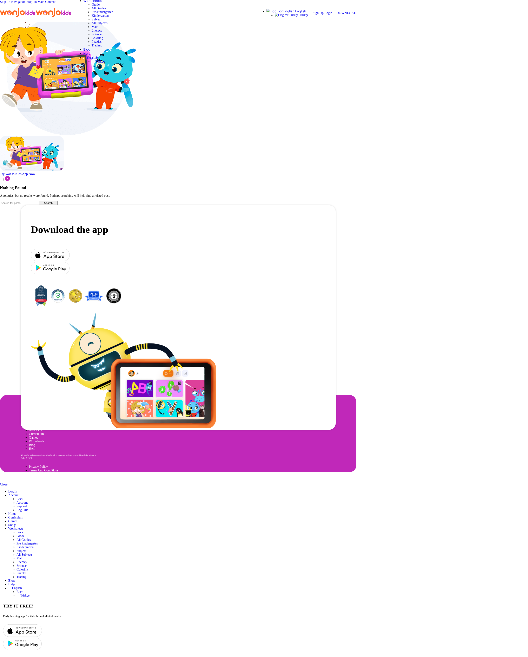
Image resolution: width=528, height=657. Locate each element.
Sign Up (318, 13)
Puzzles (96, 41)
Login (328, 13)
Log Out (22, 510)
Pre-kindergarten (102, 12)
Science (97, 34)
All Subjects (99, 23)
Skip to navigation (13, 2)
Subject (96, 19)
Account (22, 502)
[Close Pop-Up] (5, 179)
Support (21, 506)
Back (19, 499)
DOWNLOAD (346, 13)
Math (95, 26)
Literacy (97, 30)
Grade (96, 4)
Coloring (97, 38)
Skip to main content (40, 2)
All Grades (99, 8)
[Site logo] (18, 17)
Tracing (96, 45)
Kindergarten (100, 15)
